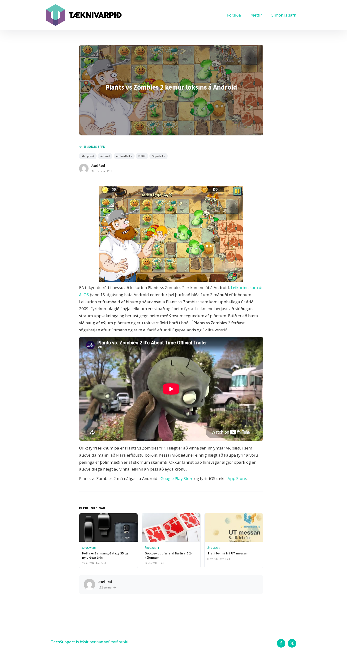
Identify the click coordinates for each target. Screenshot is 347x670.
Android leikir (124, 156)
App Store (237, 478)
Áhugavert (87, 156)
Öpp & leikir (158, 156)
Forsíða (234, 15)
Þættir (256, 15)
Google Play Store (177, 478)
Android (105, 156)
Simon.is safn (283, 15)
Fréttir (142, 156)
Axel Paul (98, 165)
